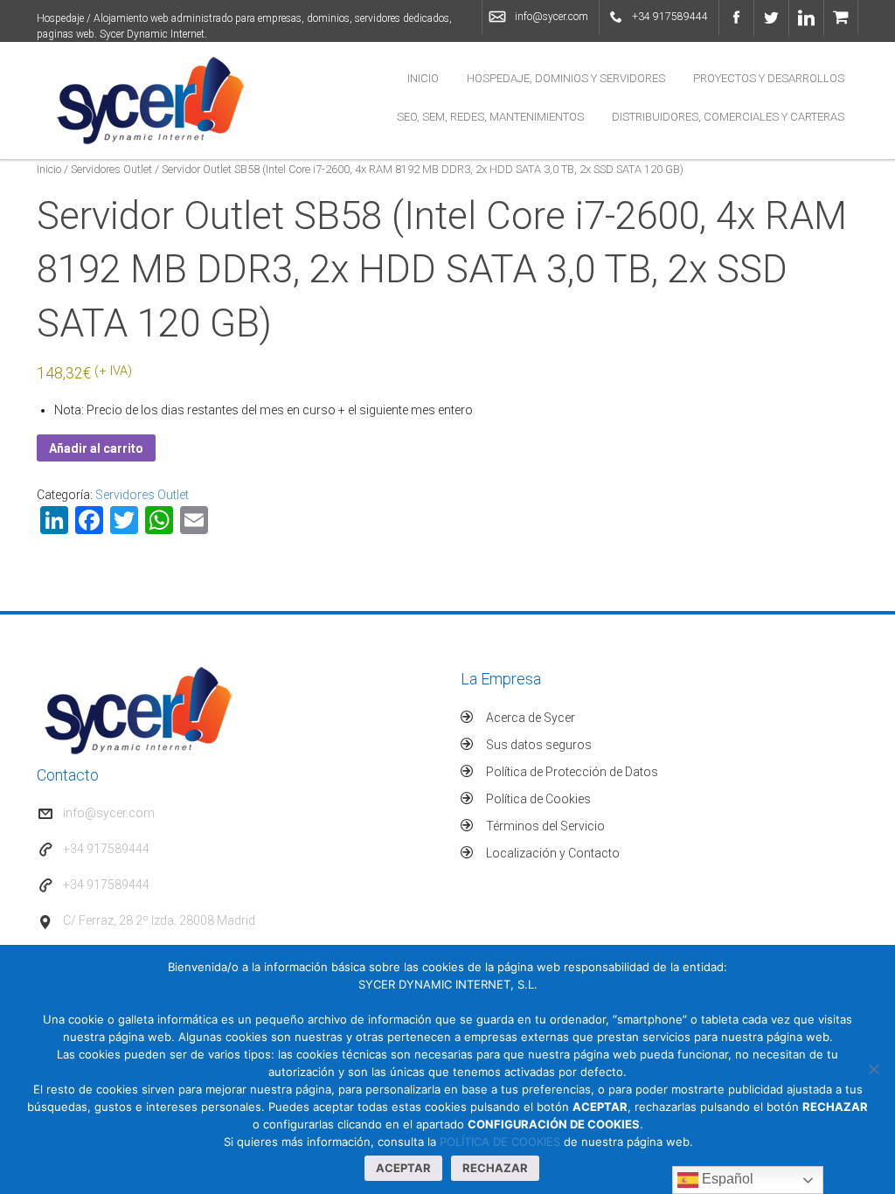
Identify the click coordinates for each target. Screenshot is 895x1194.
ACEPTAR (403, 1168)
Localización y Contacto (553, 853)
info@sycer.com (551, 16)
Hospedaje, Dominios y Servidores (566, 78)
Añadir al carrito (96, 448)
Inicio (423, 78)
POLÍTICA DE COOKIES (500, 1142)
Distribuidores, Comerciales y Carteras (728, 116)
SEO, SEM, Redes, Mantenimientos (490, 116)
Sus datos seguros (539, 745)
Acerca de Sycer (530, 718)
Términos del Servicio (545, 826)
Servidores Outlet (111, 169)
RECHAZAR (495, 1168)
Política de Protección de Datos (572, 772)
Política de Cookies (538, 799)
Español (725, 1178)
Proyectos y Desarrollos (768, 78)
